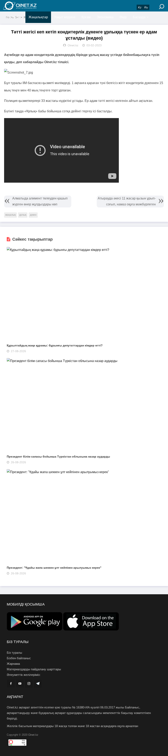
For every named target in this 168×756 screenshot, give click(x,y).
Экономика (105, 17)
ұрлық (22, 214)
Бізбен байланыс (19, 658)
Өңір (123, 17)
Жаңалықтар (38, 17)
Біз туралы (14, 652)
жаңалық (10, 214)
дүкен (33, 214)
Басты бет (14, 17)
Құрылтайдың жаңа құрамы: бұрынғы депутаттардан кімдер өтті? (55, 345)
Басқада (139, 17)
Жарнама (13, 663)
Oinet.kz (33, 734)
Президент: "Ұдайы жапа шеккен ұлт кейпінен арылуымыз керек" (54, 567)
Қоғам (86, 17)
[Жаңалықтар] (28, 5)
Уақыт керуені (64, 17)
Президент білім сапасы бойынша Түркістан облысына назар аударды (58, 456)
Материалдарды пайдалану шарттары (34, 669)
